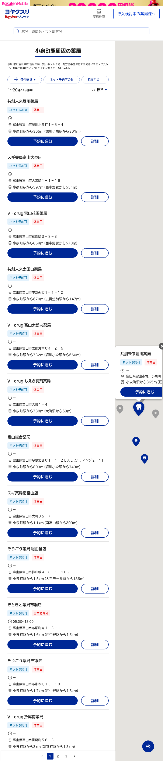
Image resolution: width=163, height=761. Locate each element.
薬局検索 (99, 16)
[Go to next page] (74, 756)
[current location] (148, 746)
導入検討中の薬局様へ (136, 14)
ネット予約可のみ (62, 79)
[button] (58, 116)
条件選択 (26, 79)
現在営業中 (95, 79)
